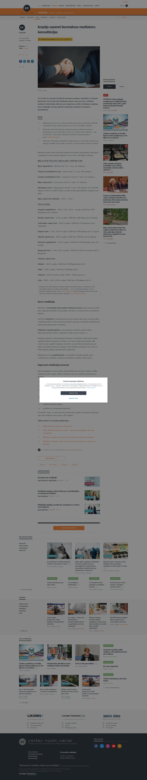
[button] (73, 398)
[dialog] (73, 390)
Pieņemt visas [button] (73, 393)
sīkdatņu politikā (91, 387)
